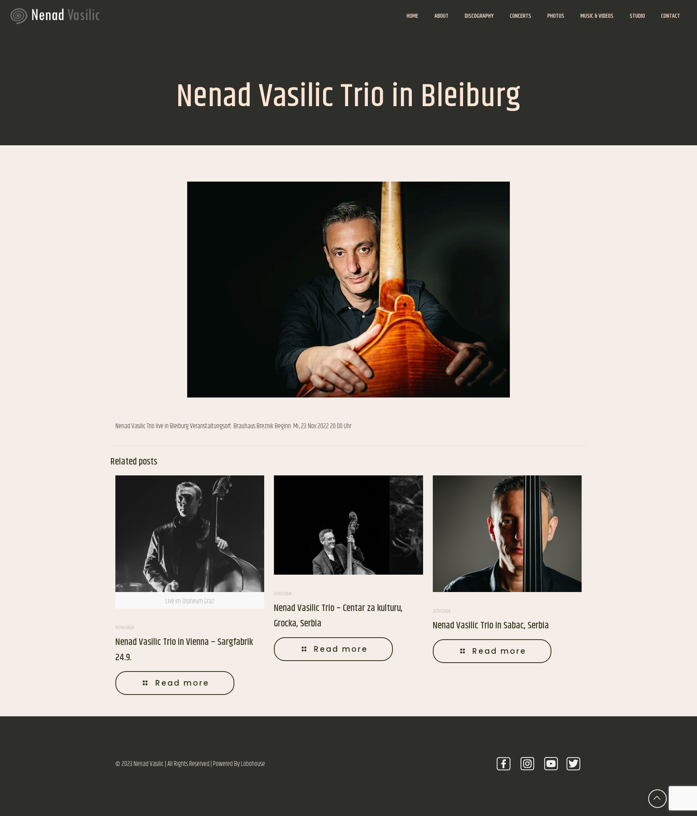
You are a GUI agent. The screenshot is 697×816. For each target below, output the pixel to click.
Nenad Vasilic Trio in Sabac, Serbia (491, 625)
